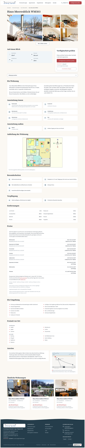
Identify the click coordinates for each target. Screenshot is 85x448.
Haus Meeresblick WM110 (41, 399)
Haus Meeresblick (24, 7)
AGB (48, 444)
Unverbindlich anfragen (66, 68)
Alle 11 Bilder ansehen (42, 43)
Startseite (9, 7)
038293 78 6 (23, 279)
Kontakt (54, 3)
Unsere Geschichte (49, 426)
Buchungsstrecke (23, 278)
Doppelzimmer (40, 3)
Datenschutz (44, 444)
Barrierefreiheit (53, 444)
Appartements (32, 3)
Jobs (46, 430)
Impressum (38, 444)
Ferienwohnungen (23, 3)
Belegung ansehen (13, 75)
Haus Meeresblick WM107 (16, 399)
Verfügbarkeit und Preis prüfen (66, 60)
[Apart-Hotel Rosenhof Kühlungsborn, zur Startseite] (9, 2)
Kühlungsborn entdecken (32, 432)
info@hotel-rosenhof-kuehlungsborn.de (69, 433)
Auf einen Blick (48, 428)
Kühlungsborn (48, 3)
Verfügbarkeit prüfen (75, 3)
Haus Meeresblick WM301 (65, 399)
